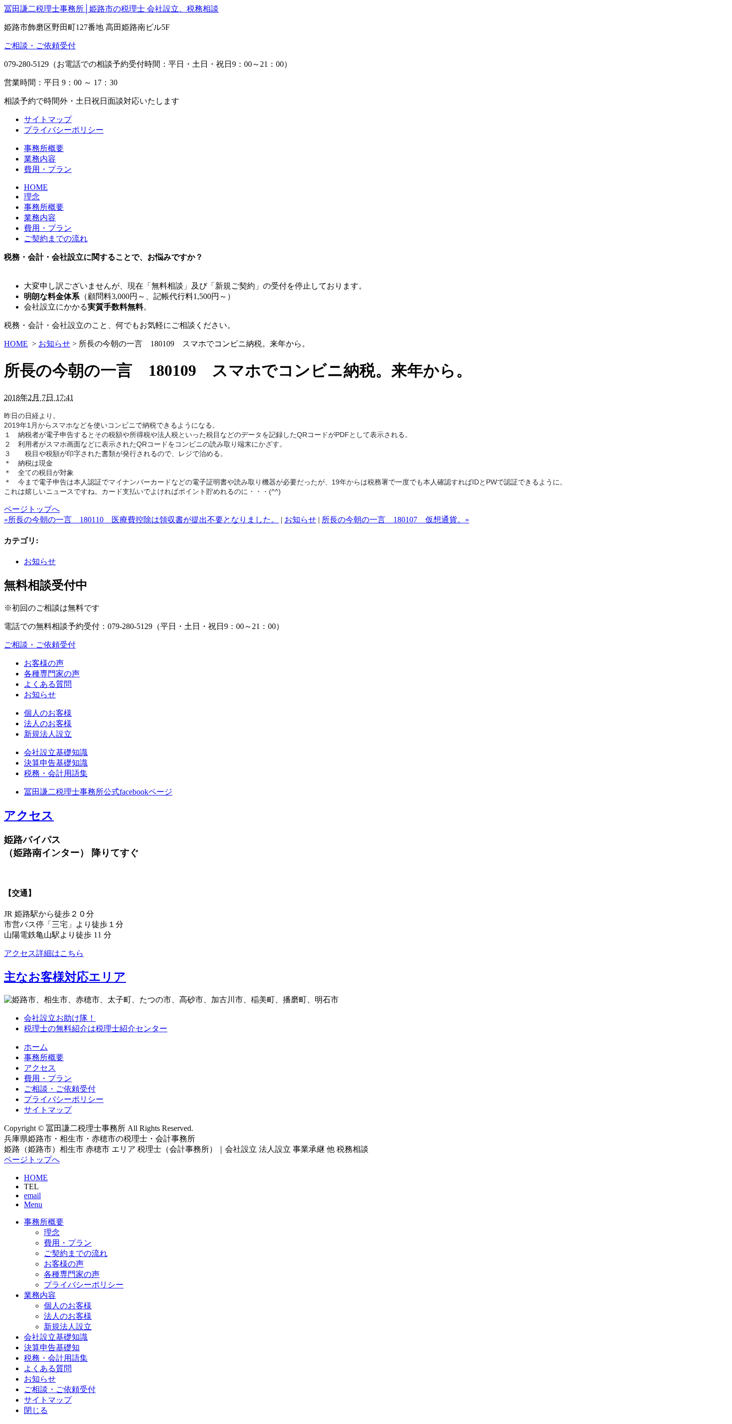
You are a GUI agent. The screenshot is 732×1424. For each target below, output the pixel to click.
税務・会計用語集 (56, 773)
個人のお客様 (48, 713)
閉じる (36, 1410)
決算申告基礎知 (52, 1347)
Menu (33, 1204)
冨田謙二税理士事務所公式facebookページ (98, 792)
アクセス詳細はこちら (44, 953)
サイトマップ (48, 119)
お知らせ (54, 343)
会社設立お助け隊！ (60, 1018)
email (32, 1195)
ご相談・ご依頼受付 (40, 45)
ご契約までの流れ (56, 238)
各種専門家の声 (52, 673)
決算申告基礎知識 (56, 763)
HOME (36, 187)
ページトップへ (32, 509)
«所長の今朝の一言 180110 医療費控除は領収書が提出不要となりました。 (141, 519)
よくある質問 (48, 684)
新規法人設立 (48, 734)
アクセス (29, 815)
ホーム (36, 1047)
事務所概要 (44, 148)
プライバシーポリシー (64, 130)
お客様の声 (44, 663)
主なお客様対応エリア (65, 976)
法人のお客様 (48, 723)
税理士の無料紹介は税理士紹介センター (95, 1028)
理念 (32, 196)
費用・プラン (48, 169)
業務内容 (40, 159)
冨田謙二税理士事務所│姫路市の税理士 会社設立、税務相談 (111, 8)
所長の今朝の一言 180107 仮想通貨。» (395, 519)
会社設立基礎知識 (56, 752)
